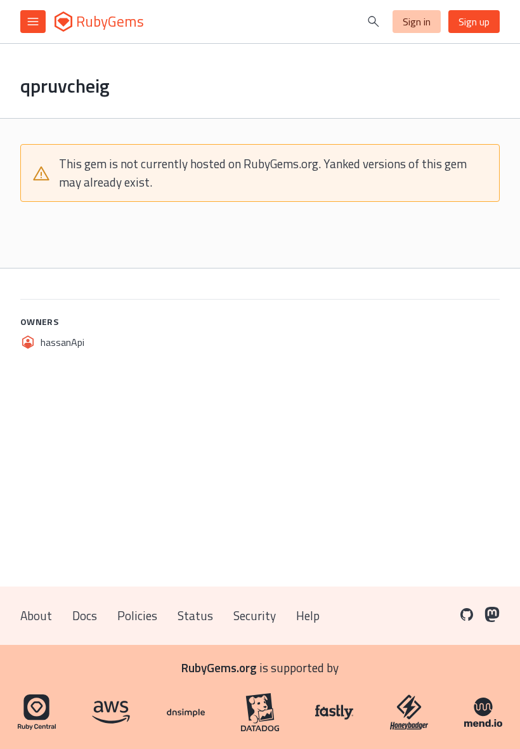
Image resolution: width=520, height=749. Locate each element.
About (36, 615)
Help (308, 615)
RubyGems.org (219, 667)
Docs (84, 615)
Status (195, 615)
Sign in (417, 21)
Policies (137, 615)
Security (254, 615)
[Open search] (373, 21)
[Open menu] (33, 21)
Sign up (474, 21)
